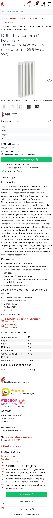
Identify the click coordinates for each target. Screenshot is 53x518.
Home (4, 18)
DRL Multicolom (33, 18)
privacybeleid (16, 488)
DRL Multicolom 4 (9, 22)
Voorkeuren (25, 509)
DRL (21, 18)
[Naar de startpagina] (11, 4)
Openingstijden (8, 456)
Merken (13, 18)
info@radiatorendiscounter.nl (20, 437)
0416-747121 (14, 440)
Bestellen (5, 459)
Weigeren (25, 501)
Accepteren (24, 494)
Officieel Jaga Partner (11, 446)
